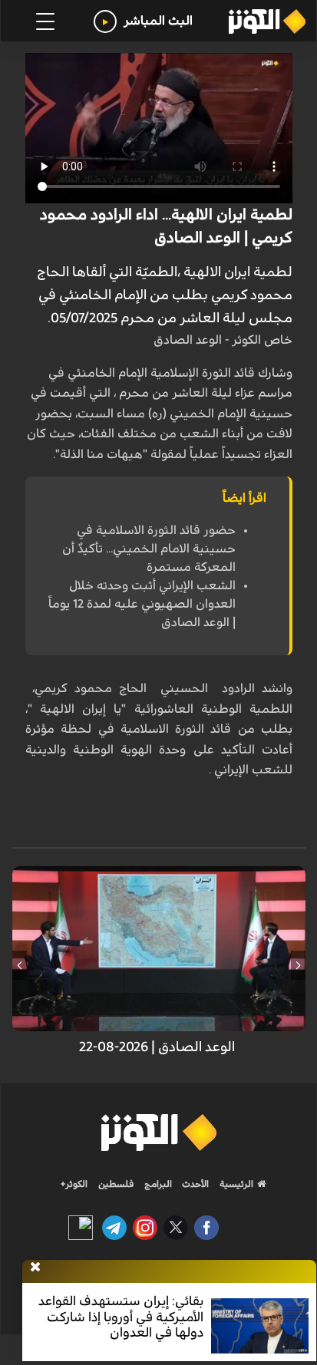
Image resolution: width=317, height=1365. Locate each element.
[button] (298, 965)
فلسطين (116, 1184)
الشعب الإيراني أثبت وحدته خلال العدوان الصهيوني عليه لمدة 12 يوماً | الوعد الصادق (142, 603)
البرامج (157, 1184)
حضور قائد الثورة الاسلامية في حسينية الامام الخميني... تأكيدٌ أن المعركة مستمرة (149, 548)
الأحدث (194, 1184)
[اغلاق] (35, 1267)
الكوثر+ (74, 1184)
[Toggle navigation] (45, 21)
